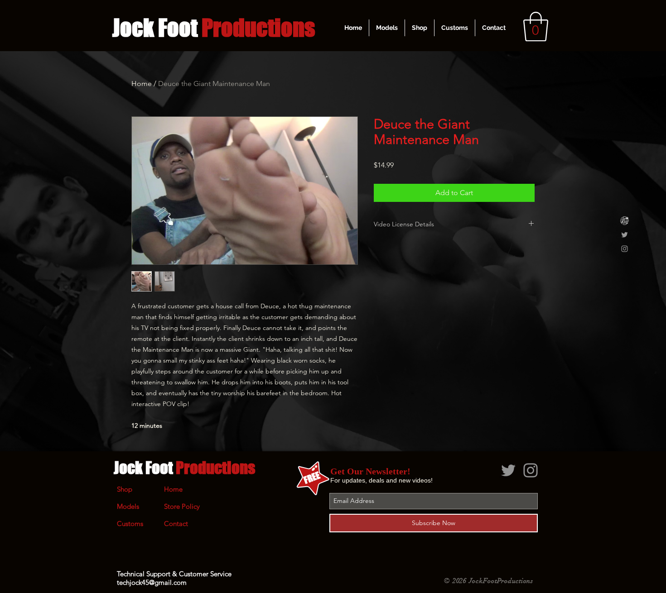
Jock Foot (184, 467)
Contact (176, 523)
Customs (130, 523)
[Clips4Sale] (624, 220)
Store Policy (182, 506)
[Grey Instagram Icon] (624, 248)
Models (128, 506)
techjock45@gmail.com (152, 582)
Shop (124, 489)
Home (141, 83)
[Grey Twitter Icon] (624, 234)
